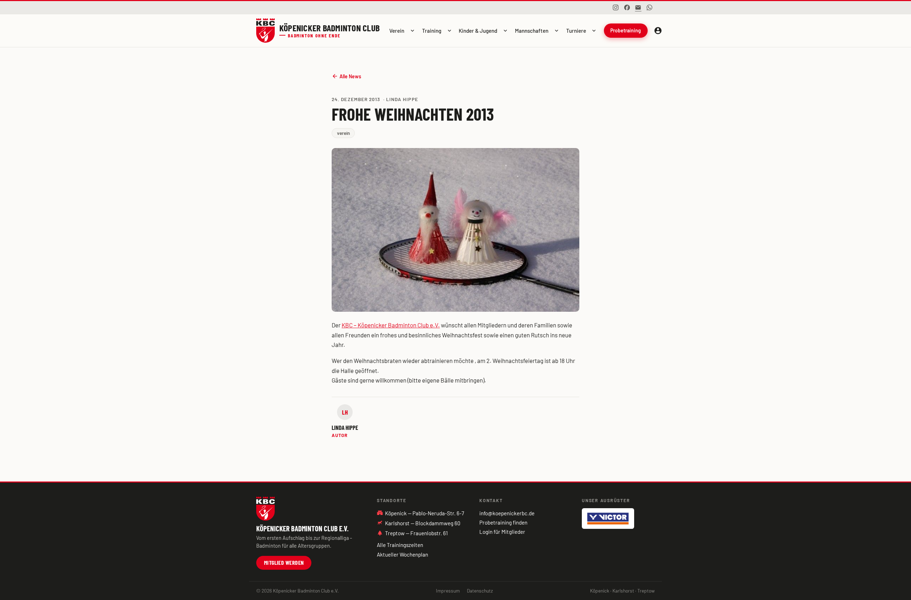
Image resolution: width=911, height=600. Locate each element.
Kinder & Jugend (478, 30)
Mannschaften (531, 30)
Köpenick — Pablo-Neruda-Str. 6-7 (420, 513)
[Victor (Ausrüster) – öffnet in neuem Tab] (608, 518)
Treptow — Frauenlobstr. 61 (412, 533)
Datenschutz (480, 591)
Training (431, 30)
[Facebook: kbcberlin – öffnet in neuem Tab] (627, 7)
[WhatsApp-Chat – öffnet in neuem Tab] (649, 7)
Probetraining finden (503, 522)
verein (343, 133)
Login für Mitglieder (502, 531)
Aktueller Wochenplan (402, 554)
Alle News (346, 76)
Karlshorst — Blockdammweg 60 (422, 523)
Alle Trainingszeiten (400, 545)
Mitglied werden (284, 562)
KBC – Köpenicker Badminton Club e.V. (391, 324)
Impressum (448, 591)
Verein (396, 30)
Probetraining (625, 30)
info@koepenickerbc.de (507, 513)
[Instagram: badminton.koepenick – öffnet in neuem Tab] (615, 7)
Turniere (576, 30)
